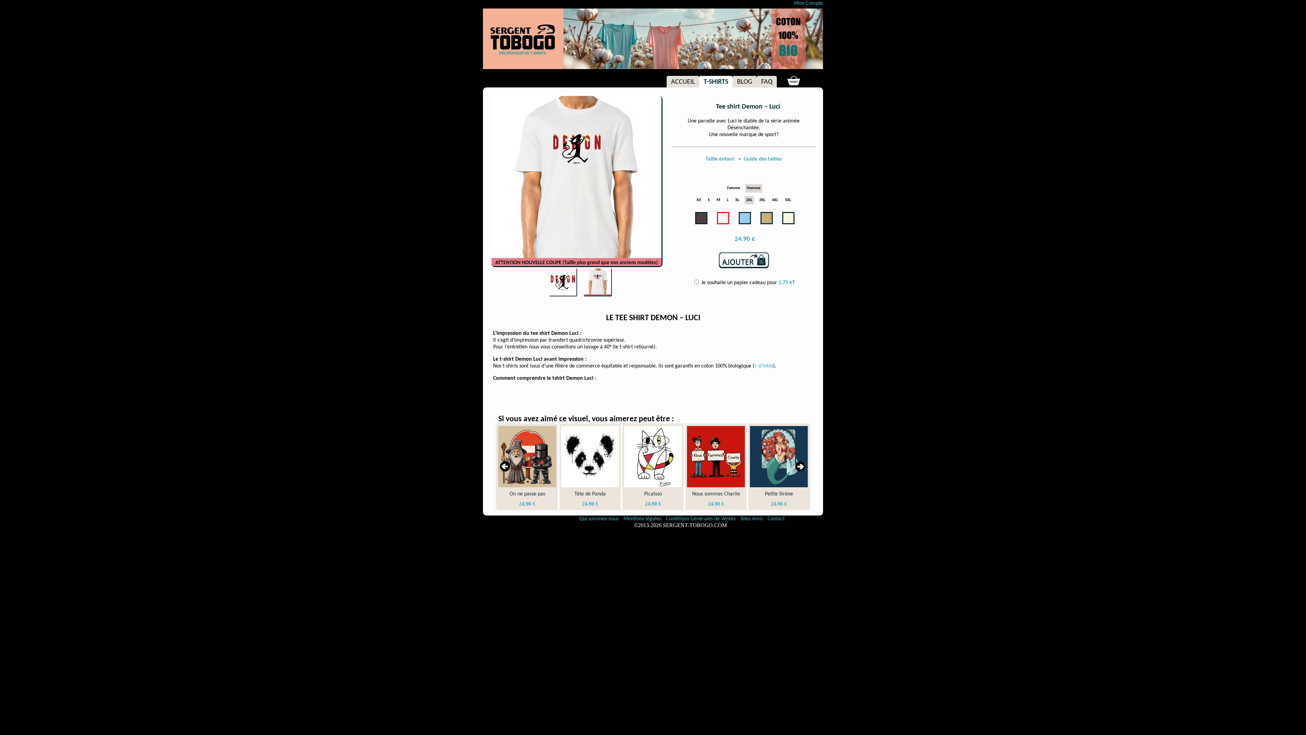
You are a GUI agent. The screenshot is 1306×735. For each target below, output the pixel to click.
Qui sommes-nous (599, 519)
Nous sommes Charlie (657, 494)
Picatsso (594, 494)
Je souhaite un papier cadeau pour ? (747, 282)
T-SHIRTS (716, 82)
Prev (505, 466)
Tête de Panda (531, 494)
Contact (776, 519)
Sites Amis (751, 519)
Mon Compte (808, 3)
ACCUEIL (683, 82)
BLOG (744, 82)
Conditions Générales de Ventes (701, 519)
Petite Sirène (720, 494)
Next (800, 466)
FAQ (766, 82)
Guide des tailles (763, 159)
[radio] (733, 188)
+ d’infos (763, 366)
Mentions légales (643, 519)
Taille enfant (721, 159)
